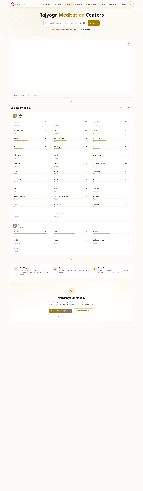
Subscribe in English (60, 311)
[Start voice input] (80, 23)
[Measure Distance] (129, 42)
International (86, 29)
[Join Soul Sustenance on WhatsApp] (131, 4)
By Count (122, 108)
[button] (58, 66)
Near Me (95, 23)
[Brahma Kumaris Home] (20, 4)
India (67, 30)
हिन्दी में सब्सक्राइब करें (83, 311)
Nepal (74, 30)
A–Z (129, 108)
